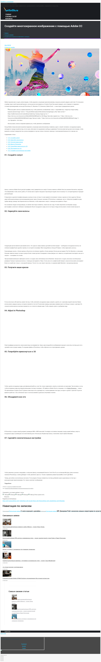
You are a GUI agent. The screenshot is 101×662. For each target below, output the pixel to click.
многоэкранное (19, 488)
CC (8, 488)
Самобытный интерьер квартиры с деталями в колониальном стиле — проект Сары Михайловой (29, 560)
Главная (6, 33)
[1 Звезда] (6, 495)
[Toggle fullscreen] (4, 655)
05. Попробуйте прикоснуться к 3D (17, 146)
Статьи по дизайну (9, 34)
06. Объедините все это (15, 148)
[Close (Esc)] (1, 655)
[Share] (2, 655)
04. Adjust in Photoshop (14, 144)
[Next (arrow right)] (2, 658)
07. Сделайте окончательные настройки (19, 150)
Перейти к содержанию (7, 1)
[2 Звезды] (12, 495)
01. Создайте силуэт (14, 138)
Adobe (6, 488)
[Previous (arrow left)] (1, 658)
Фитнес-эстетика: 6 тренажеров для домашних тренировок (19, 549)
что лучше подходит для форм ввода (13, 567)
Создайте (31, 488)
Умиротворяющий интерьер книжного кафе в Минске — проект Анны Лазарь (24, 527)
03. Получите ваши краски (15, 142)
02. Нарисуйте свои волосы (16, 140)
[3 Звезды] (18, 495)
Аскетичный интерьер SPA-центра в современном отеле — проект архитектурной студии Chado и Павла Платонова (34, 538)
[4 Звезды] (25, 495)
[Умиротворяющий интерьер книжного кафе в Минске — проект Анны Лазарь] (14, 599)
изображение (12, 488)
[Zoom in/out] (6, 655)
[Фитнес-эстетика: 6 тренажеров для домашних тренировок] (14, 618)
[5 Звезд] (31, 495)
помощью (25, 488)
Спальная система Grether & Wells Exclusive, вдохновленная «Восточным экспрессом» (26, 578)
